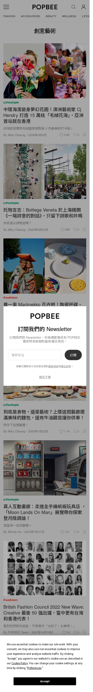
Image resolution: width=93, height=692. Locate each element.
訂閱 (73, 355)
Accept (45, 681)
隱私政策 (66, 366)
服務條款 (53, 366)
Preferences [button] (34, 668)
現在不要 (45, 377)
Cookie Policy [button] (20, 663)
